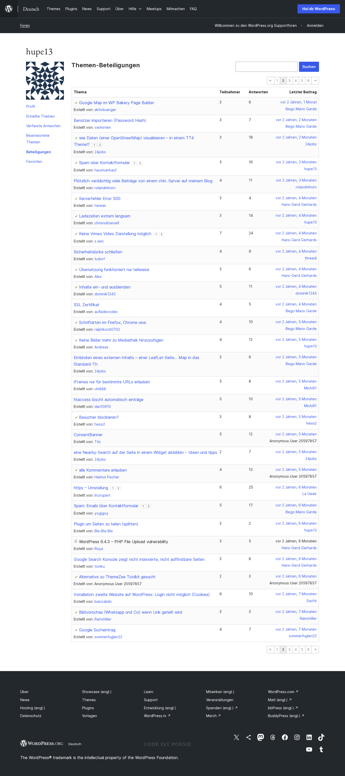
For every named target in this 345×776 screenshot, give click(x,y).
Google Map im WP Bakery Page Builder (116, 102)
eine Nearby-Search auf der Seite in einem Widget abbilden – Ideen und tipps (145, 452)
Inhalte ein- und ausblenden (105, 287)
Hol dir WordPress (318, 9)
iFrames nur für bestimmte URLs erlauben (112, 381)
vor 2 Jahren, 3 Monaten (296, 162)
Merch (213, 716)
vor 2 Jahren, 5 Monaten (296, 322)
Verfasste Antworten (43, 126)
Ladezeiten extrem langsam (104, 215)
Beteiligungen (38, 152)
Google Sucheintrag (97, 629)
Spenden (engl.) (222, 708)
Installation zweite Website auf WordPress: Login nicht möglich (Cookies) (142, 594)
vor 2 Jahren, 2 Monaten (296, 120)
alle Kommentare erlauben (103, 470)
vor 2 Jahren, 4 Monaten (296, 198)
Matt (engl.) (280, 700)
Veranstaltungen (219, 700)
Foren (25, 25)
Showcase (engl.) (97, 692)
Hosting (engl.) (32, 708)
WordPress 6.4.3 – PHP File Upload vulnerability (123, 541)
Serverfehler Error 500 (99, 198)
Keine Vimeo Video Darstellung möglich (115, 233)
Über (24, 692)
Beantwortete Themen (38, 138)
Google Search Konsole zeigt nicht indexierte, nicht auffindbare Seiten (139, 559)
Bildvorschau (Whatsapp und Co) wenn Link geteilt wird (130, 612)
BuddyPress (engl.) (286, 716)
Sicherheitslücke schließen (98, 251)
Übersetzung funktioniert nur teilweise (114, 269)
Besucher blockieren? (99, 417)
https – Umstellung (91, 487)
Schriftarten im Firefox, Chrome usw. (113, 322)
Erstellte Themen (40, 116)
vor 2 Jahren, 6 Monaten (296, 487)
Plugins (88, 708)
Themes (89, 700)
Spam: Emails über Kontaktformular (106, 505)
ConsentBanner (88, 434)
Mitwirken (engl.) (220, 692)
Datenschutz (30, 716)
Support (151, 700)
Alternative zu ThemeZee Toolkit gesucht (117, 576)
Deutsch (74, 744)
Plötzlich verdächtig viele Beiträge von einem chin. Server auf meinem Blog (143, 180)
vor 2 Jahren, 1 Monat (298, 102)
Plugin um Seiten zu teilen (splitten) (106, 523)
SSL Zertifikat (86, 304)
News (25, 700)
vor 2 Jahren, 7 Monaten (296, 594)
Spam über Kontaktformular (104, 162)
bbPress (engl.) (283, 708)
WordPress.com (283, 692)
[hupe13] (45, 82)
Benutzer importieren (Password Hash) (110, 120)
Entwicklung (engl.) (160, 708)
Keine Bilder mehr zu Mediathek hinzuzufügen (121, 340)
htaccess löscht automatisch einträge (108, 399)
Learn (148, 692)
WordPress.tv (157, 716)
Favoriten (34, 161)
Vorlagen (89, 716)
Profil (30, 106)
